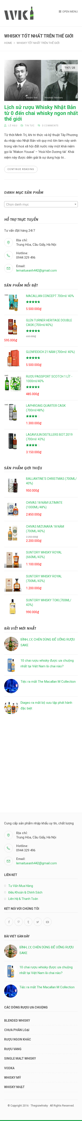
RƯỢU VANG (12, 1049)
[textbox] (41, 204)
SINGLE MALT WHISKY (20, 1058)
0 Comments (50, 125)
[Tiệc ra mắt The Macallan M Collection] (11, 686)
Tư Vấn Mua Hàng (20, 886)
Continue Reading (20, 169)
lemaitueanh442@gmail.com (36, 270)
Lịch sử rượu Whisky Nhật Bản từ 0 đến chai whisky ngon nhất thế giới (41, 113)
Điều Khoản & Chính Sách (25, 892)
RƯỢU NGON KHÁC (17, 1039)
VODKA (9, 1068)
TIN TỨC (30, 125)
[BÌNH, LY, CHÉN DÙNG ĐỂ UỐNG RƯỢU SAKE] (11, 644)
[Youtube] (47, 922)
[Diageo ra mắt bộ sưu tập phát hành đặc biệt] (11, 707)
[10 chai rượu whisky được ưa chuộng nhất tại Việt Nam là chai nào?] (11, 665)
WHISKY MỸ (12, 1077)
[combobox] (41, 204)
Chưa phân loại (16, 1030)
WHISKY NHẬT (14, 1087)
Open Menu (70, 11)
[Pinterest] (18, 922)
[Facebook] (9, 922)
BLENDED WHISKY (17, 1020)
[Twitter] (38, 922)
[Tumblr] (28, 922)
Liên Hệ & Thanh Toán (23, 899)
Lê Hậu (12, 125)
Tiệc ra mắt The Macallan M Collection (48, 682)
